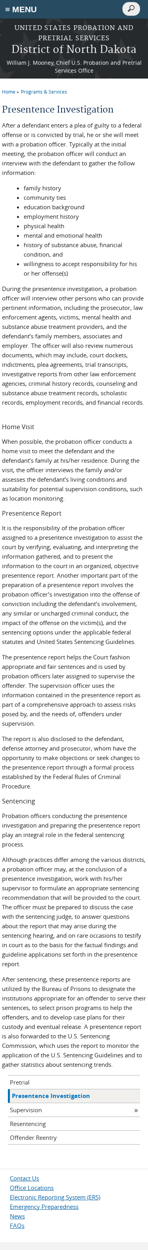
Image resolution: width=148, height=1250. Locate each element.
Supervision (26, 1110)
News (17, 1216)
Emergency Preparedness (44, 1207)
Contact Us (24, 1178)
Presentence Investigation (51, 1096)
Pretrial (20, 1082)
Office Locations (32, 1188)
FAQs (17, 1225)
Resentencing (28, 1124)
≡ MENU (21, 9)
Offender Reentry (33, 1137)
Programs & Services (44, 91)
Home (8, 91)
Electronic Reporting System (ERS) (55, 1197)
